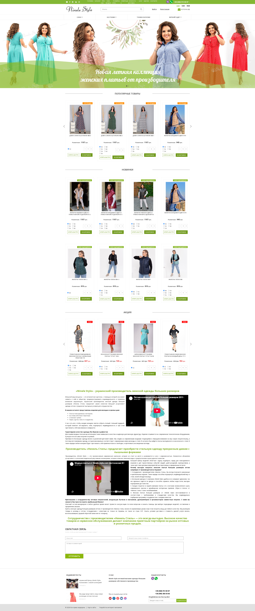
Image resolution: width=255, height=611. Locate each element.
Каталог (97, 1)
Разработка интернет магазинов (110, 607)
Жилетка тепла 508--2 (79, 279)
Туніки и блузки (143, 17)
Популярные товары (127, 93)
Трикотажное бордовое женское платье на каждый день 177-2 (175, 356)
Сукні (79, 17)
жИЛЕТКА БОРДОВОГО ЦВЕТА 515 (112, 135)
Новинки (127, 169)
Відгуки (146, 1)
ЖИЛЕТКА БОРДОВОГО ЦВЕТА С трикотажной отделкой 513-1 (111, 213)
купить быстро (74, 155)
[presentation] (64, 126)
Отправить (74, 556)
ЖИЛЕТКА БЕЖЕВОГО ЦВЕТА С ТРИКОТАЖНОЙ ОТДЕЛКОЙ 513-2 (79, 213)
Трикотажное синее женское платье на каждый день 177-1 (143, 355)
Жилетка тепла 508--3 (111, 279)
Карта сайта (92, 607)
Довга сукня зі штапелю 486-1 (80, 135)
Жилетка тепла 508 (175, 279)
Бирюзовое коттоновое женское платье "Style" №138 (111, 355)
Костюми (111, 17)
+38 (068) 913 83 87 (162, 591)
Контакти (154, 1)
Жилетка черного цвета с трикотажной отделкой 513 (143, 213)
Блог (140, 1)
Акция (127, 312)
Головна (90, 1)
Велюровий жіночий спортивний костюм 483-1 (175, 136)
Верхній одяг (174, 17)
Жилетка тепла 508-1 (143, 279)
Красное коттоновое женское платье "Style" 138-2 (80, 355)
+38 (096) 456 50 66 (162, 594)
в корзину (87, 155)
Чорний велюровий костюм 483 (143, 135)
